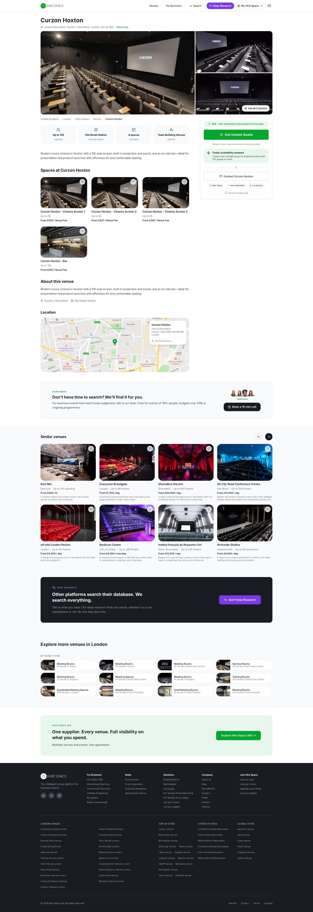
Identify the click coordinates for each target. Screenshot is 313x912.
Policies (206, 806)
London (67, 119)
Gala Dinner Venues (50, 869)
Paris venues (243, 835)
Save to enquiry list (238, 192)
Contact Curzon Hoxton (238, 176)
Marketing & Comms (135, 793)
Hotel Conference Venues (111, 829)
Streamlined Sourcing (98, 784)
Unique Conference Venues (54, 835)
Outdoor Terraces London (53, 887)
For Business (173, 5)
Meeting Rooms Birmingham (211, 858)
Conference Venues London (54, 829)
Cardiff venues (166, 864)
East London (82, 119)
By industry (93, 797)
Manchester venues (168, 835)
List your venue (171, 802)
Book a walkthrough (97, 802)
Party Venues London (109, 840)
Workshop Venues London (111, 881)
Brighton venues (186, 858)
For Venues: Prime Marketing (178, 793)
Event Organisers (134, 784)
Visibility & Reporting (97, 793)
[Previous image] (45, 192)
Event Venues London (51, 864)
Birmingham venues (168, 840)
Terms (256, 903)
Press (205, 797)
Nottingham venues (168, 869)
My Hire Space (250, 5)
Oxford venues (166, 875)
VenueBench (208, 788)
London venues (166, 829)
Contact (206, 802)
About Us (206, 779)
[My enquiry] (269, 6)
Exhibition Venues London (53, 875)
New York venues (245, 829)
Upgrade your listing (250, 788)
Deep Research (222, 5)
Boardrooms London (109, 858)
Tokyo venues (244, 846)
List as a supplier (171, 806)
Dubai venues (244, 840)
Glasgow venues (182, 852)
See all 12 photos (257, 108)
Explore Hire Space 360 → (238, 735)
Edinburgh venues (167, 846)
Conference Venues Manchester (213, 829)
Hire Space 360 (95, 779)
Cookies (268, 903)
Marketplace (169, 784)
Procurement (132, 779)
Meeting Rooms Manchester (211, 840)
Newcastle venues (184, 864)
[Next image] (82, 192)
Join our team (247, 779)
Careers (206, 793)
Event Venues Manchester (210, 835)
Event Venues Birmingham (210, 852)
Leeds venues (165, 852)
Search (197, 5)
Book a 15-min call (244, 406)
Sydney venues (244, 858)
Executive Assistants (135, 788)
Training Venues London (52, 858)
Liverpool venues (167, 858)
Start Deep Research (242, 599)
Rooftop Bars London (109, 846)
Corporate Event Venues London (114, 864)
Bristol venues (186, 846)
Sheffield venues (183, 875)
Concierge (168, 788)
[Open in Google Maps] (115, 345)
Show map (122, 27)
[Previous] (258, 436)
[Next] (268, 436)
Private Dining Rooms (51, 846)
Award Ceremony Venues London (115, 869)
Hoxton (97, 119)
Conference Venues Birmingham (213, 846)
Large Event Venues (108, 875)
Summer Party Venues (51, 840)
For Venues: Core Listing (175, 797)
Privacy (245, 903)
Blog (204, 784)
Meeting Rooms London (110, 852)
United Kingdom (50, 119)
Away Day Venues (49, 852)
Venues (153, 5)
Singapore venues (246, 852)
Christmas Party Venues (110, 835)
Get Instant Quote (239, 135)
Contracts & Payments (98, 788)
